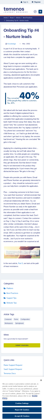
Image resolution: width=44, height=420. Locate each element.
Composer (8, 319)
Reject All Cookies (22, 410)
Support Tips (11, 298)
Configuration (25, 319)
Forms (16, 319)
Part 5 (20, 263)
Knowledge (11, 44)
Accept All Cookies (22, 416)
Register (37, 2)
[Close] (41, 380)
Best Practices (27, 18)
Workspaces (9, 323)
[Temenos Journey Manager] (15, 10)
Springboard (19, 323)
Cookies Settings (21, 403)
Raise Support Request (13, 365)
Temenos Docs (10, 373)
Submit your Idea (22, 345)
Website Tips (11, 303)
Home (6, 18)
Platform (9, 288)
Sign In (25, 2)
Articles (18, 18)
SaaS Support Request (13, 369)
